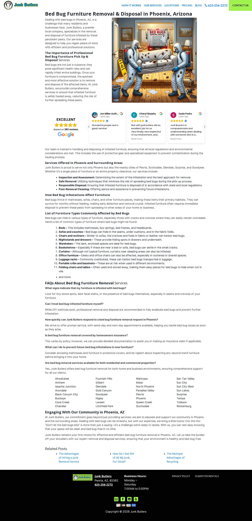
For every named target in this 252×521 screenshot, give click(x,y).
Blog (198, 5)
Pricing (187, 5)
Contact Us (240, 5)
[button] (204, 127)
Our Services (153, 5)
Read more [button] (136, 139)
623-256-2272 (218, 5)
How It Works (131, 5)
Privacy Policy (181, 476)
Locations (171, 5)
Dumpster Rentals (207, 476)
